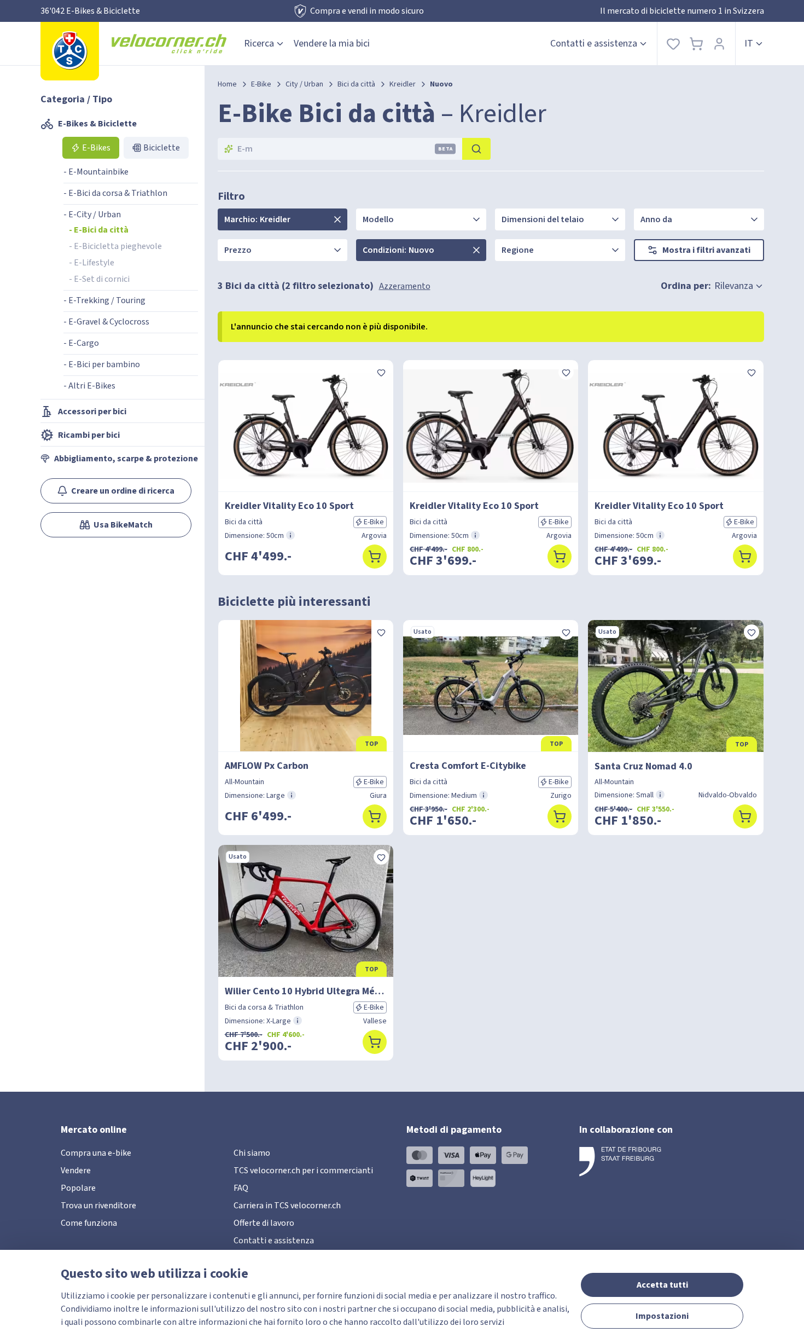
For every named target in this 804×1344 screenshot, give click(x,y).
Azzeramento (404, 286)
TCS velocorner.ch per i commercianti (303, 1171)
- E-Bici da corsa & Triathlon (115, 193)
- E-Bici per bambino (101, 364)
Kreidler (402, 84)
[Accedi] (719, 43)
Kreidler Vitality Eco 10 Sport (289, 506)
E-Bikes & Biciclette (97, 124)
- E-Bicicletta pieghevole (115, 246)
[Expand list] (337, 219)
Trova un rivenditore (98, 1206)
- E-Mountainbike (96, 172)
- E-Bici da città (99, 230)
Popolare (78, 1188)
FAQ (241, 1188)
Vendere (76, 1171)
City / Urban (304, 84)
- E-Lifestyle (91, 263)
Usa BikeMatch (123, 525)
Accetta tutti (662, 1285)
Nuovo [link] (441, 84)
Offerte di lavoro (264, 1223)
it (748, 43)
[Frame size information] (290, 535)
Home (227, 84)
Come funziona (89, 1223)
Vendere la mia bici (332, 43)
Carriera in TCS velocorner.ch (287, 1206)
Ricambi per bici (89, 435)
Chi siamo (252, 1153)
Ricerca (259, 43)
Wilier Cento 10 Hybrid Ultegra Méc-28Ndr (306, 991)
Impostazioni (662, 1316)
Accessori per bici (92, 411)
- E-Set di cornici (99, 279)
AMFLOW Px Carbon (266, 766)
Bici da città (356, 84)
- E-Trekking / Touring (104, 300)
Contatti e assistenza (593, 43)
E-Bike (261, 84)
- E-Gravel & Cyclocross (106, 322)
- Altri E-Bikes (89, 386)
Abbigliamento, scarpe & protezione (126, 459)
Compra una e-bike (96, 1153)
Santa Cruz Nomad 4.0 (643, 766)
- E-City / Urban (92, 214)
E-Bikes (96, 148)
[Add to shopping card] (375, 556)
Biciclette (161, 148)
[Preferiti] (673, 43)
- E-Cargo (81, 343)
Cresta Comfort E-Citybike (468, 766)
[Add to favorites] (381, 372)
